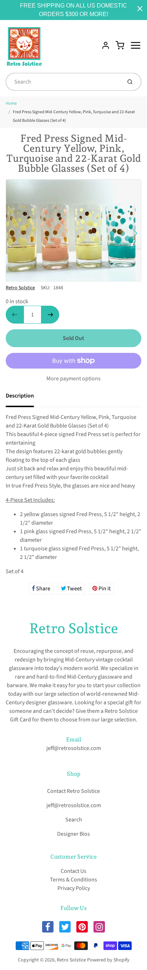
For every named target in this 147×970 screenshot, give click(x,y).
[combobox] (63, 82)
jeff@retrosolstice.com (73, 748)
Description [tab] (20, 396)
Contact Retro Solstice (73, 791)
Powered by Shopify (108, 960)
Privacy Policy (73, 888)
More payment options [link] (73, 378)
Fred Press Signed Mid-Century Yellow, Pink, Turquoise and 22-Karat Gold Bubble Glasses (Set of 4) (74, 116)
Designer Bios (73, 834)
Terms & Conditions (73, 880)
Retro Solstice (20, 287)
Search (73, 820)
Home (11, 103)
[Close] (140, 8)
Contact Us (73, 871)
